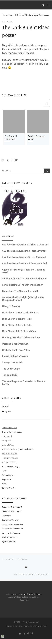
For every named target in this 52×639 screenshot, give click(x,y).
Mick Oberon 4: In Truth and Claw (19, 331)
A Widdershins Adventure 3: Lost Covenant (24, 257)
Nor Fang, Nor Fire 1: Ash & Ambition (21, 337)
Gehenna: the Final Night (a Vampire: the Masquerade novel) (23, 299)
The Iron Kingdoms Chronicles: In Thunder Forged (24, 383)
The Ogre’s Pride (9, 462)
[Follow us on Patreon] (16, 160)
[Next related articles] (47, 103)
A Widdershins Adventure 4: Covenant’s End (24, 263)
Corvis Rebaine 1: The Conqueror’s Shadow (24, 278)
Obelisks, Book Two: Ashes (16, 350)
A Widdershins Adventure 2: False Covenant (24, 250)
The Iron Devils (9, 374)
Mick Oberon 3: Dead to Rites (17, 325)
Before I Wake (8, 445)
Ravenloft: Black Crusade (15, 356)
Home (4, 15)
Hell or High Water (9, 453)
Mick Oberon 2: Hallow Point (16, 318)
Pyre (4, 471)
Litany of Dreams (11, 306)
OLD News (19, 15)
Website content (12, 594)
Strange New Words (12, 362)
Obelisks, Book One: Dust (15, 343)
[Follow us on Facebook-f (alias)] (12, 160)
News (11, 15)
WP (16, 626)
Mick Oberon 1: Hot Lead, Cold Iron (20, 312)
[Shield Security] (3, 636)
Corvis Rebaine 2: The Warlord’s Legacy (22, 284)
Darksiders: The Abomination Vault (20, 291)
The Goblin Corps (11, 368)
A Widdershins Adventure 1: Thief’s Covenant (25, 244)
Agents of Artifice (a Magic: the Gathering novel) (23, 271)
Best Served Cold (9, 427)
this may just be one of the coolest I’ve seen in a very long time (25, 63)
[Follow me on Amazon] (8, 160)
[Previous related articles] (40, 103)
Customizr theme (39, 626)
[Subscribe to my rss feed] (3, 160)
